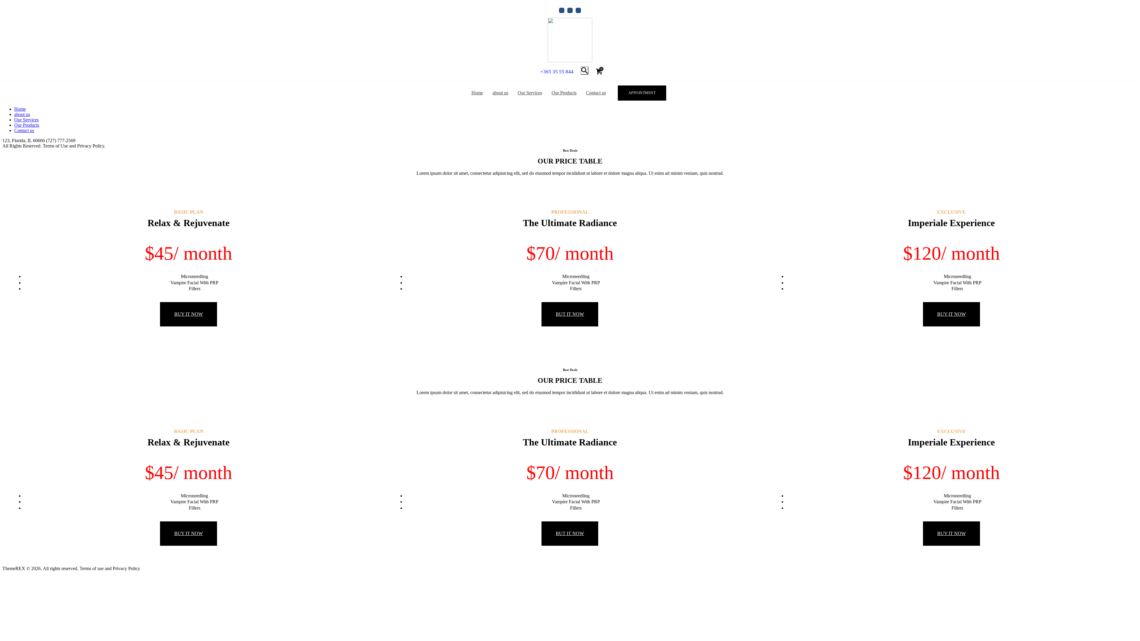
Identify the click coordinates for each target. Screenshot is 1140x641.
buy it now (188, 314)
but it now (570, 314)
